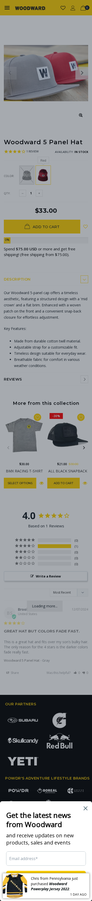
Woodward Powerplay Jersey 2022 (50, 886)
